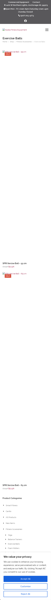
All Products (11, 517)
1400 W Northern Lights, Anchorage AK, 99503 (27, 5)
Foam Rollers (13, 548)
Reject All (25, 594)
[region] (25, 576)
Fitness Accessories (14, 529)
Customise (25, 586)
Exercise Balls (14, 544)
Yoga (10, 535)
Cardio (8, 511)
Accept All (25, 579)
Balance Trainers (15, 539)
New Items (10, 523)
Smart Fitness (11, 505)
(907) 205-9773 (27, 16)
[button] (46, 30)
